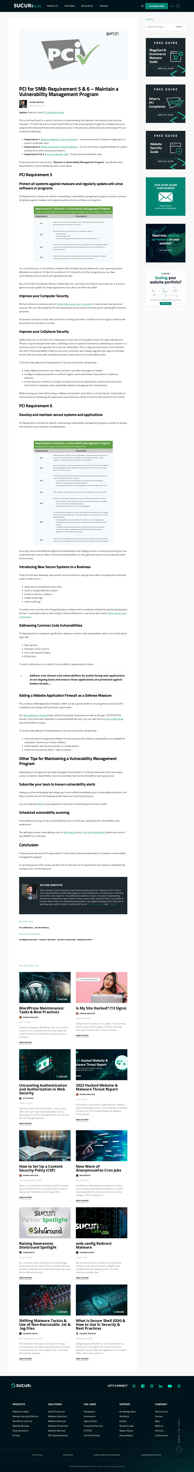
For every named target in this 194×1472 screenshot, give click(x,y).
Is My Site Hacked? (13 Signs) (101, 1008)
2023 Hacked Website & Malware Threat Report (97, 1087)
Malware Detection (57, 1416)
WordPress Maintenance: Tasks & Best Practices (41, 1009)
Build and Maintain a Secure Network (59, 139)
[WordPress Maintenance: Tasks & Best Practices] (45, 987)
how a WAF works (114, 719)
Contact (159, 1416)
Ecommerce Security (28, 939)
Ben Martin (85, 1175)
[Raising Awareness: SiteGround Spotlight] (45, 1222)
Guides (122, 1421)
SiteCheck (124, 1416)
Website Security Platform (25, 1416)
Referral (159, 1425)
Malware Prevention (58, 1425)
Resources (87, 6)
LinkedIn (112, 904)
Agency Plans (90, 1421)
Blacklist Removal (56, 1430)
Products (52, 6)
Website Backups (21, 1425)
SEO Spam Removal (57, 1435)
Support (124, 1404)
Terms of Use (37, 1455)
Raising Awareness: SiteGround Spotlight (37, 1245)
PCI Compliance (26, 927)
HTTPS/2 (88, 1430)
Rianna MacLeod (30, 1017)
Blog (157, 1421)
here (40, 804)
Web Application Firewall (35, 715)
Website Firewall (21, 1411)
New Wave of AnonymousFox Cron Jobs (98, 1168)
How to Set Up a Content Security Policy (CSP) (41, 1168)
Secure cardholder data (56, 154)
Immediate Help (156, 6)
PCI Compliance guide (53, 112)
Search (179, 27)
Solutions (55, 1404)
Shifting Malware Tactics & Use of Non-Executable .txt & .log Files (44, 1324)
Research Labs (126, 1425)
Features (70, 6)
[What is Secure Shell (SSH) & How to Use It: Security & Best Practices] (101, 1299)
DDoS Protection (56, 1411)
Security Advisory (47, 939)
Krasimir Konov (87, 1252)
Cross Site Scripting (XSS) (93, 832)
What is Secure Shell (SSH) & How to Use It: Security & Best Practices (100, 1324)
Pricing (104, 6)
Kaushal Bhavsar (88, 1333)
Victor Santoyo (36, 102)
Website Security (84, 939)
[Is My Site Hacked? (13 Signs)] (101, 987)
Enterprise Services (93, 1425)
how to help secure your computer (74, 304)
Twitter (90, 904)
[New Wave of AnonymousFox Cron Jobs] (101, 1145)
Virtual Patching (92, 1435)
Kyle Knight (28, 1098)
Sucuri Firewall (42, 927)
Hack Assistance (21, 1430)
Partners (159, 1430)
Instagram (99, 904)
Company (161, 1404)
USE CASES (90, 1404)
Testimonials (161, 1435)
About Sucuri (161, 1411)
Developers (89, 1411)
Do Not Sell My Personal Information (107, 1455)
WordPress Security (22, 1421)
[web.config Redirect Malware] (101, 1222)
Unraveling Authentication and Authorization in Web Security (43, 1089)
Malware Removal (57, 1421)
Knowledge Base (127, 1411)
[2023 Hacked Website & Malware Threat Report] (101, 1064)
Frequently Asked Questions (151, 1455)
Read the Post (25, 1042)
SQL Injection (70, 832)
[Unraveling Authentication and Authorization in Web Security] (45, 1064)
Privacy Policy (68, 1455)
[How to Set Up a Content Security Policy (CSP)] (45, 1145)
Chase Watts (28, 1252)
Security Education (66, 939)
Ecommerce (90, 1416)
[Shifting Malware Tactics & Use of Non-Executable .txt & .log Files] (45, 1299)
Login (172, 6)
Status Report (126, 1435)
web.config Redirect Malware (94, 1245)
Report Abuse (126, 1430)
